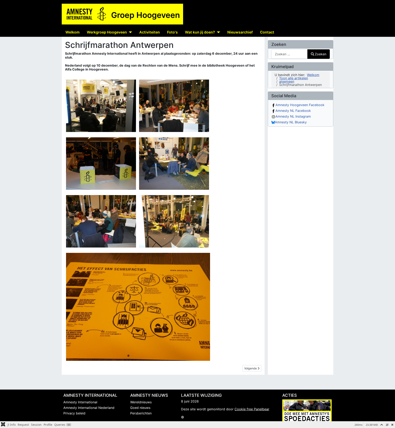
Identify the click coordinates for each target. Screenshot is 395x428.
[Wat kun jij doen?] (217, 32)
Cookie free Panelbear (252, 409)
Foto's (172, 32)
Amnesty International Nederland (88, 408)
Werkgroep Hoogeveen (107, 32)
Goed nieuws (140, 408)
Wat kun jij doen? (200, 32)
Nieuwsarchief (240, 32)
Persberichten (141, 413)
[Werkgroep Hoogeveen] (129, 32)
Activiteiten (149, 32)
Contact (267, 32)
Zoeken (320, 54)
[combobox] (289, 54)
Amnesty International (80, 402)
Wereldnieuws (141, 402)
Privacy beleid (74, 413)
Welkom (72, 32)
